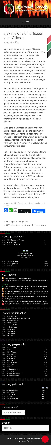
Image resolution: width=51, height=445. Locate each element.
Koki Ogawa (10, 335)
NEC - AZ (9, 367)
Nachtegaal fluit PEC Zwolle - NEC (16, 299)
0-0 (45, 363)
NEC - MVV (10, 350)
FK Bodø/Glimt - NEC (25, 253)
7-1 (45, 352)
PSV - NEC (10, 371)
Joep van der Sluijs (13, 325)
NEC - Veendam (12, 363)
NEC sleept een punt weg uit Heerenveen (26, 225)
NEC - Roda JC (11, 354)
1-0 (45, 350)
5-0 (45, 371)
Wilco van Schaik (12, 316)
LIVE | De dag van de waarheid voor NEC (18, 278)
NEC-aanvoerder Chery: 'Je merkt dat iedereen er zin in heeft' (24, 289)
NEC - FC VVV (11, 352)
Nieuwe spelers (12, 323)
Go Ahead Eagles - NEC (14, 373)
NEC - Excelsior (12, 266)
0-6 (45, 365)
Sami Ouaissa (11, 333)
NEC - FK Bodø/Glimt (13, 244)
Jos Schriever (11, 392)
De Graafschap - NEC (14, 369)
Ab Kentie (10, 396)
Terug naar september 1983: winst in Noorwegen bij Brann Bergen (26, 301)
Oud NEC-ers (11, 329)
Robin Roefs (11, 331)
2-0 (45, 354)
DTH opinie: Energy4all (17, 221)
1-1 (45, 348)
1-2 (45, 360)
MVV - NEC (10, 360)
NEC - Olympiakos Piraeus (15, 240)
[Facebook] (6, 211)
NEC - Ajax (10, 365)
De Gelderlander (12, 327)
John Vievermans (12, 390)
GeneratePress (25, 441)
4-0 (45, 356)
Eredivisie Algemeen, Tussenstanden (18, 318)
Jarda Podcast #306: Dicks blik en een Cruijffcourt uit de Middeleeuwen (28, 286)
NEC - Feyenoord (12, 264)
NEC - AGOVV (11, 348)
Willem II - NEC (11, 242)
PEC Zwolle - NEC (12, 262)
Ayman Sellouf (11, 394)
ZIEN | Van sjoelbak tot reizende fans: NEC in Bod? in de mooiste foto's (27, 280)
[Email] (15, 211)
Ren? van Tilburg (12, 399)
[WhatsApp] (10, 211)
